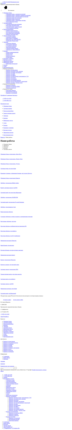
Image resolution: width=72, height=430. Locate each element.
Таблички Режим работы (12, 48)
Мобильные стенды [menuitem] (11, 387)
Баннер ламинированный (12, 52)
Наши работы (6, 357)
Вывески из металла (11, 87)
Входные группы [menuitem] (10, 388)
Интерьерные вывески (11, 91)
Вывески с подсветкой (11, 93)
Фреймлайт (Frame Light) (12, 40)
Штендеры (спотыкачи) (11, 63)
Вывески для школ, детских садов (14, 82)
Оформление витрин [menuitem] (11, 391)
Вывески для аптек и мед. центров (14, 71)
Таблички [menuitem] (8, 385)
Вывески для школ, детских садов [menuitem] (17, 410)
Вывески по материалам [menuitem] (12, 411)
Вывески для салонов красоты (13, 80)
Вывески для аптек (8, 346)
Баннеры (5, 51)
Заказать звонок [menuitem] (7, 425)
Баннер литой (9, 53)
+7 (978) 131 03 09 (6, 98)
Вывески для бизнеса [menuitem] (11, 396)
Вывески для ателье (11, 77)
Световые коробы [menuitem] (10, 381)
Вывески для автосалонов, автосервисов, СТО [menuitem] (20, 397)
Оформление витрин (8, 61)
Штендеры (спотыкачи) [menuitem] (11, 395)
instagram (3, 363)
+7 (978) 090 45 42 (6, 100)
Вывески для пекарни (11, 79)
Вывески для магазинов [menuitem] (14, 405)
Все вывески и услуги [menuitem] (8, 378)
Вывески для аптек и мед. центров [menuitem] (17, 399)
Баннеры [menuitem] (8, 386)
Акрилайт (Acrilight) (11, 37)
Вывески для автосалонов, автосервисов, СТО (17, 76)
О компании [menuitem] (6, 421)
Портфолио (3, 95)
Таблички (5, 42)
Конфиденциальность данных (39, 369)
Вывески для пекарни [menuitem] (14, 407)
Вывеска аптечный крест (12, 34)
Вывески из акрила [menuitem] (13, 414)
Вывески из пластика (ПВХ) (13, 86)
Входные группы (7, 59)
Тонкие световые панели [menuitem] (12, 383)
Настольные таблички (11, 44)
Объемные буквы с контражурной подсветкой (17, 16)
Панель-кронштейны (8, 29)
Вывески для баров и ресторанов (11, 347)
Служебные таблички (11, 45)
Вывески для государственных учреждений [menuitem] (19, 402)
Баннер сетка (9, 54)
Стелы (4, 66)
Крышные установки (8, 58)
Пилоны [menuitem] (8, 392)
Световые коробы (7, 23)
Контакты (15, 95)
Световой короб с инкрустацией (14, 26)
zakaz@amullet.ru (5, 316)
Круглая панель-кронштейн (12, 31)
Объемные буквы (7, 12)
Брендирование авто (8, 67)
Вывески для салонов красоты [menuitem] (16, 409)
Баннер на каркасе (10, 56)
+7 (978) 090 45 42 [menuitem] (7, 376)
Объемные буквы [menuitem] (10, 379)
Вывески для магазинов (12, 70)
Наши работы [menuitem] (6, 423)
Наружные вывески (11, 90)
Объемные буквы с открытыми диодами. (16, 20)
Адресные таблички (11, 43)
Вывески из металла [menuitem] (14, 415)
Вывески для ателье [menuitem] (13, 400)
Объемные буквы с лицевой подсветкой (15, 14)
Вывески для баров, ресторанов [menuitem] (16, 401)
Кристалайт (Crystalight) (12, 38)
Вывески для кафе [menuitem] (13, 404)
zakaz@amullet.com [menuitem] (7, 427)
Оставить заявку (7, 299)
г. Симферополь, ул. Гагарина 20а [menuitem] (11, 428)
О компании (9, 95)
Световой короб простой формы (14, 24)
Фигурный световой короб (12, 25)
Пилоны (5, 65)
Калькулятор (9, 57)
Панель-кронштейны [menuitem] (11, 382)
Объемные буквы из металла (13, 19)
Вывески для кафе (10, 73)
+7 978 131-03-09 (6, 2)
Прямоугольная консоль (12, 30)
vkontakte (3, 361)
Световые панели (7, 327)
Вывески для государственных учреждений (16, 81)
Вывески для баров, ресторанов (13, 72)
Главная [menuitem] (5, 377)
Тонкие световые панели (9, 35)
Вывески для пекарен (8, 351)
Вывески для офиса (11, 75)
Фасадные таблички (11, 47)
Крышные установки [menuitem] (11, 390)
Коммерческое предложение (7, 366)
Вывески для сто (7, 349)
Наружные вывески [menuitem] (13, 420)
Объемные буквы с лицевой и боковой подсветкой (18, 15)
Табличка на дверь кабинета (13, 49)
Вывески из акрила (10, 85)
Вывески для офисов (8, 344)
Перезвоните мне (15, 2)
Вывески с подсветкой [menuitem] (14, 418)
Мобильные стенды (8, 62)
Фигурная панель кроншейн (13, 33)
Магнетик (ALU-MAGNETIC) (13, 39)
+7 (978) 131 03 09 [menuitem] (7, 374)
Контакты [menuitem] (5, 424)
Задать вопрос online (18, 299)
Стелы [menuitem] (7, 393)
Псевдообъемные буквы (12, 21)
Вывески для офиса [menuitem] (13, 406)
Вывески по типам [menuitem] (10, 416)
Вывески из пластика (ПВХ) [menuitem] (16, 413)
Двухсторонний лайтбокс (12, 28)
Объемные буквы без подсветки (14, 18)
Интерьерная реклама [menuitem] (14, 419)
